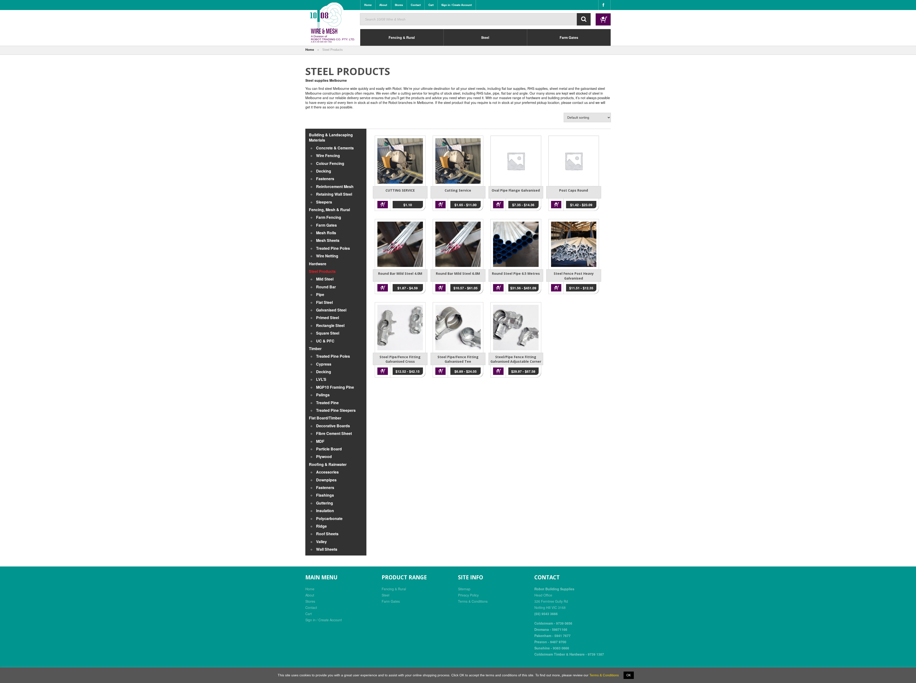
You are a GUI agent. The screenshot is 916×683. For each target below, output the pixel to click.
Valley (321, 541)
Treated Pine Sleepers (336, 410)
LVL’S (321, 379)
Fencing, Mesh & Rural (329, 209)
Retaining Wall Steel (334, 194)
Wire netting (327, 256)
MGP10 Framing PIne (335, 387)
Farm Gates (326, 225)
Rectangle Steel (330, 325)
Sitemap (464, 588)
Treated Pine (327, 402)
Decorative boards (333, 425)
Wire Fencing (328, 155)
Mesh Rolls (326, 232)
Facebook (604, 5)
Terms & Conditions (473, 601)
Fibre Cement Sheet (334, 433)
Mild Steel (324, 279)
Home (309, 49)
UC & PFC (325, 341)
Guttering (324, 503)
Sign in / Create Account (323, 619)
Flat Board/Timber (325, 418)
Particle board (329, 449)
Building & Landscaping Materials (331, 137)
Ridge (321, 526)
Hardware (317, 263)
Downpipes (326, 480)
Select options (440, 205)
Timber (315, 348)
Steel (385, 595)
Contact (311, 607)
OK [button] (628, 675)
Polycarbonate (329, 518)
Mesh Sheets (327, 240)
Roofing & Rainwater (328, 464)
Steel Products (322, 271)
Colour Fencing (330, 163)
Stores (310, 601)
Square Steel (327, 333)
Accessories (327, 472)
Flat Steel (324, 302)
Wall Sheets (326, 549)
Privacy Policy (468, 595)
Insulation (325, 510)
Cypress (323, 364)
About (309, 595)
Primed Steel (327, 317)
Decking (323, 171)
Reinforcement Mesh (335, 186)
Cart (308, 613)
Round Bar (326, 287)
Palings (323, 395)
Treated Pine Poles (333, 248)
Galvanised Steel (331, 310)
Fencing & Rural (394, 588)
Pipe (320, 294)
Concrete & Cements (335, 148)
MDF (320, 441)
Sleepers (324, 202)
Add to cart (382, 205)
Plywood (324, 456)
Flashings (325, 495)
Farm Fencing (328, 217)
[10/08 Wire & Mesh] (332, 23)
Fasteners (325, 178)
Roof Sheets (327, 533)
